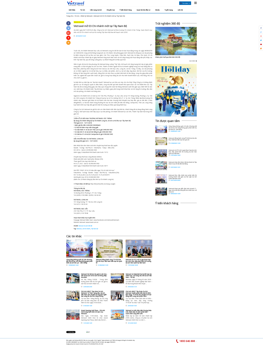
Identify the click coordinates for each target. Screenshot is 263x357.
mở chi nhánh (86, 229)
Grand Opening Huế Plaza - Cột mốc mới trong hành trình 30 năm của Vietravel (93, 312)
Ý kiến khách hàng (126, 10)
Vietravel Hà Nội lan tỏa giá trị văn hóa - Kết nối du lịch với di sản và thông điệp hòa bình (94, 275)
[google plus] (68, 33)
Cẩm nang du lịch (96, 10)
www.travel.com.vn (92, 222)
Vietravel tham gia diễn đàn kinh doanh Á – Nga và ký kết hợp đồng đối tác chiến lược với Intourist (183, 190)
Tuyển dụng (168, 10)
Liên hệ (180, 10)
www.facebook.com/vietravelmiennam (106, 220)
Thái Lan (141, 103)
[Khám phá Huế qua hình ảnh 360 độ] (175, 43)
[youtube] (68, 38)
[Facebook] (68, 23)
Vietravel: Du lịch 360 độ (85, 226)
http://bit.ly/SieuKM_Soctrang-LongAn (103, 184)
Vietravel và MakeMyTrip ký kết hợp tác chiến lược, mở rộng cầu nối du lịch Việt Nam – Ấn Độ (139, 275)
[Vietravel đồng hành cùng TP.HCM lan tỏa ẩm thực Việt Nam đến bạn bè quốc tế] (109, 249)
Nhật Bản (80, 145)
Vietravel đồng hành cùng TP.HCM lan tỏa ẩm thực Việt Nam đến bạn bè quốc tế (109, 261)
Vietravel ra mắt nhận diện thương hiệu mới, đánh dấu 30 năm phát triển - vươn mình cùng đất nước (138, 312)
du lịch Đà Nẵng (92, 132)
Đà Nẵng (126, 103)
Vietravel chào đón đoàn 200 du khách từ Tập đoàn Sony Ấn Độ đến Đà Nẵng (183, 163)
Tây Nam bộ (94, 229)
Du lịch (94, 66)
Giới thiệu (72, 10)
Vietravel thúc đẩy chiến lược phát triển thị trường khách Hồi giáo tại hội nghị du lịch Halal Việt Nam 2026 (183, 176)
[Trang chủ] (75, 3)
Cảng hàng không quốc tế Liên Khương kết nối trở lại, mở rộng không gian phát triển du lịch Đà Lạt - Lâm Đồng (79, 261)
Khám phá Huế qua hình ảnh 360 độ (167, 57)
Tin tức (82, 10)
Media (157, 10)
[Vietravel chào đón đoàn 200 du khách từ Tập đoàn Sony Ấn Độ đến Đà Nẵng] (161, 165)
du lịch (85, 55)
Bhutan (94, 157)
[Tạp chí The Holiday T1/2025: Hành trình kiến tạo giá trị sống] (176, 90)
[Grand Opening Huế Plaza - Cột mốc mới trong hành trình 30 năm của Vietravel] (73, 315)
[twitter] (68, 28)
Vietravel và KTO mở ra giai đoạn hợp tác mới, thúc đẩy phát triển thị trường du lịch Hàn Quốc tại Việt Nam (138, 261)
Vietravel (90, 51)
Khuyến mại (111, 10)
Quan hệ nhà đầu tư (143, 10)
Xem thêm (192, 61)
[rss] (68, 43)
